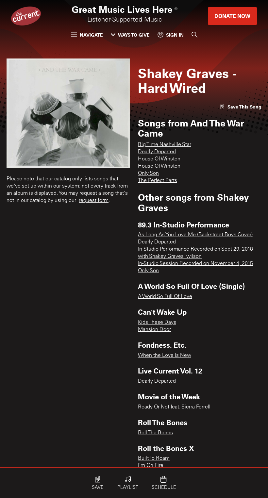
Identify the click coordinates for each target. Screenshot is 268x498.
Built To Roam (154, 458)
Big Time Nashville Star (164, 144)
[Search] (194, 34)
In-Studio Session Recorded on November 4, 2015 (195, 263)
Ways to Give (134, 35)
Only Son (148, 173)
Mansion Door (154, 329)
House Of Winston (159, 159)
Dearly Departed (157, 152)
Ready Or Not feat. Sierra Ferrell (174, 407)
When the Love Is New (164, 355)
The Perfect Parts (157, 180)
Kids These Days (157, 322)
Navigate (91, 35)
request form (94, 200)
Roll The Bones (155, 433)
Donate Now (232, 15)
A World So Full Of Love (165, 296)
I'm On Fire (150, 465)
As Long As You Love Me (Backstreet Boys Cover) (195, 235)
